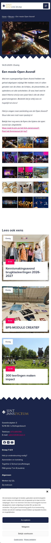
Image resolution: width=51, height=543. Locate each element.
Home (4, 16)
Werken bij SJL (8, 480)
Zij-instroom (7, 484)
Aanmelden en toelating (12, 459)
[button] (47, 491)
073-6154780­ (16, 431)
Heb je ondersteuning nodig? (14, 455)
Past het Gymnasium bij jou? (14, 131)
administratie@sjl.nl (16, 434)
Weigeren (25, 527)
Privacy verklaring (30, 539)
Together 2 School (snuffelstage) (16, 463)
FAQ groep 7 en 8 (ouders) (13, 468)
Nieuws (11, 16)
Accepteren (25, 520)
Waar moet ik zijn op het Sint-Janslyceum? (21, 127)
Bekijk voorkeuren (25, 534)
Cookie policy (18, 539)
